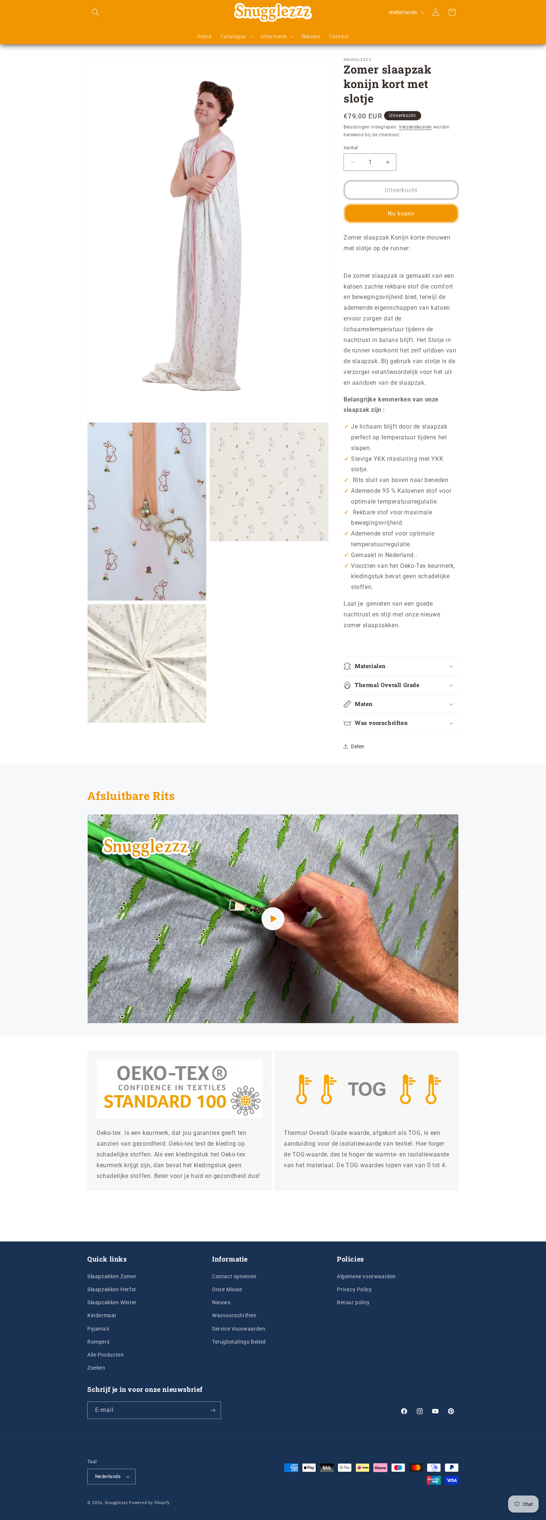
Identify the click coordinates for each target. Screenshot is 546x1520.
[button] (95, 12)
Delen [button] (358, 746)
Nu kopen (401, 213)
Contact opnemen (234, 1276)
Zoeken (96, 1367)
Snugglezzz (116, 1502)
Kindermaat (102, 1315)
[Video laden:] (273, 918)
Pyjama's (98, 1328)
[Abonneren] (212, 1410)
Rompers (98, 1341)
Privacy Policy (354, 1289)
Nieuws (221, 1302)
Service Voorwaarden (238, 1328)
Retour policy (353, 1302)
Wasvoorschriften (234, 1315)
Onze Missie (227, 1289)
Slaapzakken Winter (112, 1302)
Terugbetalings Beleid (239, 1341)
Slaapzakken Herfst (111, 1289)
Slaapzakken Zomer (111, 1276)
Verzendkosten (415, 127)
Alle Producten (105, 1354)
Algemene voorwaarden (366, 1276)
